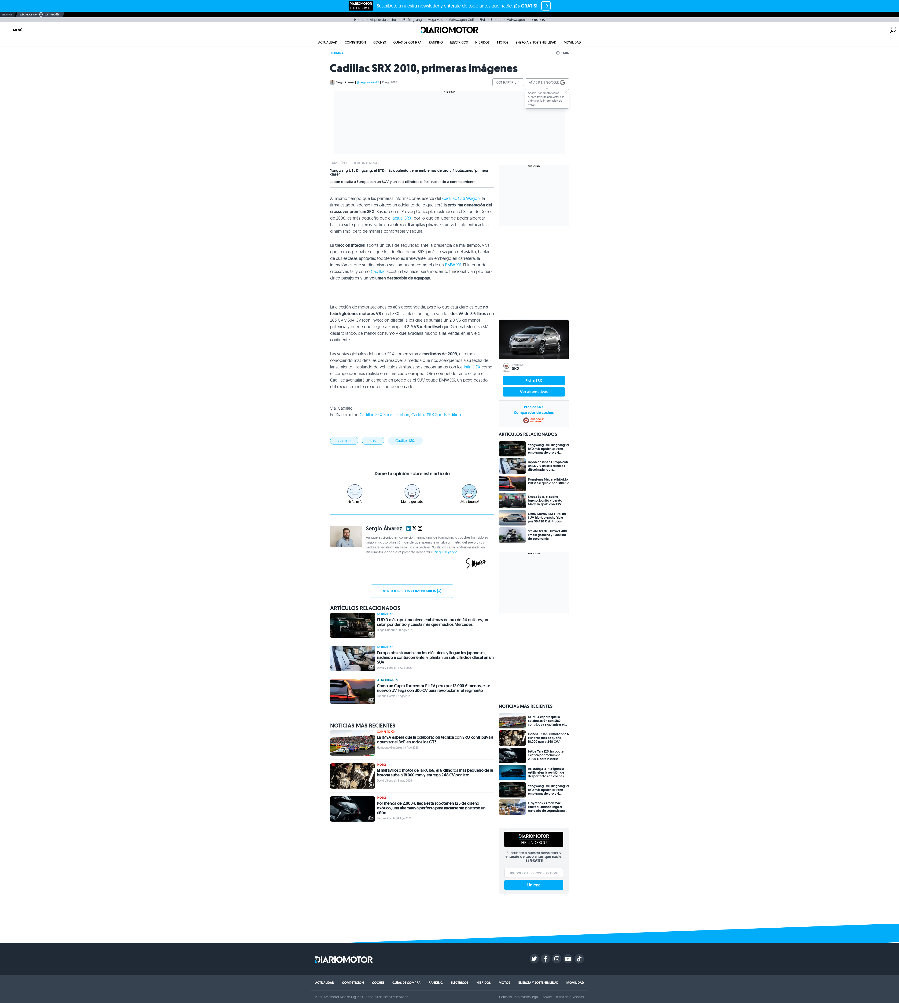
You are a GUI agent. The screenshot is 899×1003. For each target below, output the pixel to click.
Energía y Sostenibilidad (536, 42)
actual (402, 218)
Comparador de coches (534, 412)
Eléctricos (459, 42)
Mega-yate (435, 20)
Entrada (336, 53)
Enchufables (389, 680)
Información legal (526, 997)
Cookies (546, 997)
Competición (355, 42)
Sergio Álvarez (345, 82)
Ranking (436, 42)
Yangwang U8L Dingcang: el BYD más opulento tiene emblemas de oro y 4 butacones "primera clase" (409, 172)
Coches (379, 42)
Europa (496, 20)
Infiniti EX (472, 367)
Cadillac (378, 271)
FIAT (482, 20)
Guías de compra (407, 42)
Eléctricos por (28, 14)
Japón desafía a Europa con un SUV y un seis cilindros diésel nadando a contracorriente (402, 182)
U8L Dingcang (412, 20)
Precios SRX (534, 406)
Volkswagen (516, 20)
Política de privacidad (569, 997)
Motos (502, 42)
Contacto (505, 997)
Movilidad (572, 42)
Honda (359, 20)
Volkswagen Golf (461, 20)
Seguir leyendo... (447, 552)
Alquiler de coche (383, 20)
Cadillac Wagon (461, 198)
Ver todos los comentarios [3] (412, 590)
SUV (373, 440)
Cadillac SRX (405, 440)
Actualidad (327, 42)
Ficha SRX (533, 380)
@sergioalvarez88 (368, 82)
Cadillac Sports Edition (384, 414)
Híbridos (482, 42)
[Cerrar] (566, 92)
